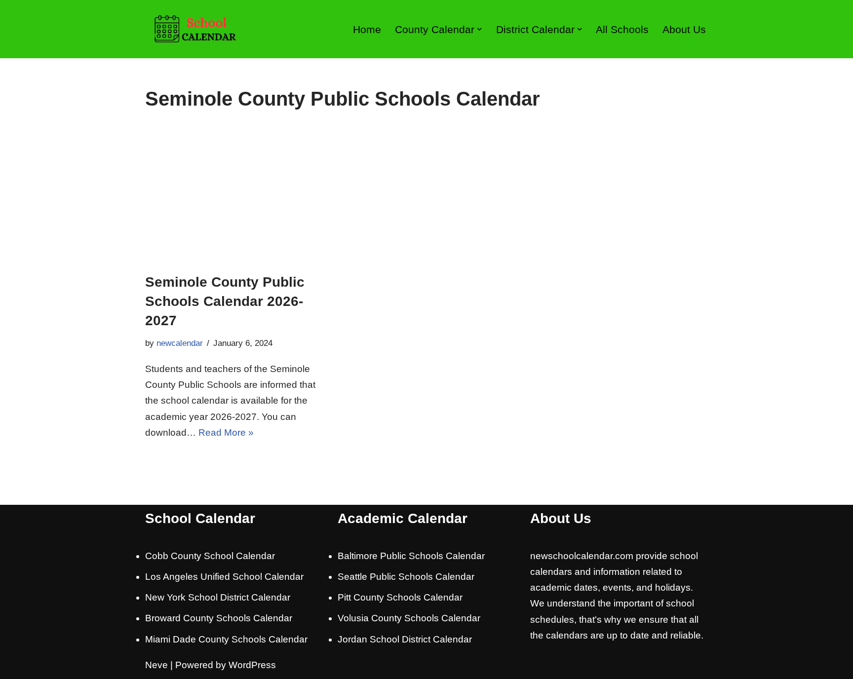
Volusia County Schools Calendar (409, 618)
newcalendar (179, 343)
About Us (684, 29)
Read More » (226, 432)
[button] (479, 29)
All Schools (622, 29)
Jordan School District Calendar (405, 639)
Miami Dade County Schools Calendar (226, 639)
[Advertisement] (426, 198)
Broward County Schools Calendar (218, 618)
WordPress (252, 665)
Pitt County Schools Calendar (400, 597)
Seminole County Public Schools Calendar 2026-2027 (225, 301)
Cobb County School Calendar (210, 556)
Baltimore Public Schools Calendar (411, 556)
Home (367, 29)
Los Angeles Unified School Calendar (224, 576)
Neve (156, 665)
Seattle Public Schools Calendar (406, 576)
